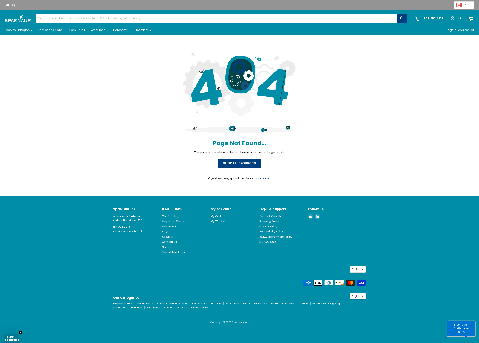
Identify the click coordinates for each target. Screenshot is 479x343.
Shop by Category (18, 30)
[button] (461, 328)
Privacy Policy (268, 226)
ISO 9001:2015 (267, 242)
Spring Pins (232, 303)
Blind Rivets (153, 307)
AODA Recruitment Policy (275, 237)
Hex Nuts (216, 303)
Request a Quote (50, 30)
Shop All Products (239, 163)
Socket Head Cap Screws (172, 303)
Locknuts (303, 303)
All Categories (199, 307)
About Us (168, 237)
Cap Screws (199, 303)
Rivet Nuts (136, 307)
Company (120, 30)
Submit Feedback (173, 252)
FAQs (165, 231)
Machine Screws (123, 303)
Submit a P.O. (171, 226)
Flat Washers (145, 303)
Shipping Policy (269, 221)
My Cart (216, 216)
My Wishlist (218, 221)
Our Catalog (170, 216)
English (356, 269)
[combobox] (464, 5)
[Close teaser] (20, 332)
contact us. (263, 178)
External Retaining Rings (326, 303)
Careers (167, 247)
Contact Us (143, 30)
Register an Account (460, 30)
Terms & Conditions (272, 216)
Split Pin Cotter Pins (175, 307)
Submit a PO (76, 30)
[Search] (402, 18)
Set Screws (120, 307)
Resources (98, 30)
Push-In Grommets (282, 303)
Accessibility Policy (271, 231)
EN (465, 5)
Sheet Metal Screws (255, 303)
